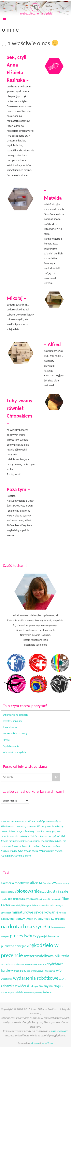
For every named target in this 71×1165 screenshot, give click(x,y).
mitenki (62, 913)
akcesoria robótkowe (15, 883)
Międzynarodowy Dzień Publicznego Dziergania (33, 919)
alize (34, 883)
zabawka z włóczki (15, 986)
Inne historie (10, 727)
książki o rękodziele (26, 906)
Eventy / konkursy (12, 721)
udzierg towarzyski (36, 971)
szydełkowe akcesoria (14, 964)
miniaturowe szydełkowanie (35, 912)
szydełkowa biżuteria (52, 956)
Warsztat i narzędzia (14, 752)
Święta (46, 992)
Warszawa (50, 971)
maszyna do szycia (45, 906)
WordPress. (47, 1043)
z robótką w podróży (33, 993)
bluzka (43, 892)
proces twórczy (24, 936)
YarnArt (62, 979)
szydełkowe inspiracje (36, 964)
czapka (4, 899)
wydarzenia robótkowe (35, 978)
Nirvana (35, 1043)
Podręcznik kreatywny (15, 733)
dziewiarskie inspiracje (50, 899)
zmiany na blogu (50, 986)
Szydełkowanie (11, 746)
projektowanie (49, 936)
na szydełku (39, 927)
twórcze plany (18, 971)
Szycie (6, 740)
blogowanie (28, 891)
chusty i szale (57, 892)
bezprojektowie (8, 892)
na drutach (13, 927)
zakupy (34, 986)
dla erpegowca (29, 899)
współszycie (6, 979)
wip (59, 971)
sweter (29, 956)
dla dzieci (14, 899)
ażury (66, 883)
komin (14, 906)
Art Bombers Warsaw (50, 883)
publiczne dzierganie (15, 946)
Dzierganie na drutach (15, 715)
